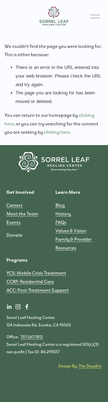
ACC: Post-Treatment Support (37, 290)
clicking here (57, 131)
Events (13, 222)
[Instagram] (18, 307)
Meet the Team (22, 213)
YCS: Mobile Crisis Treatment (36, 272)
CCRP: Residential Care (30, 281)
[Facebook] (27, 307)
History (63, 213)
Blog (60, 205)
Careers (14, 205)
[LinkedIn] (9, 307)
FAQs (60, 222)
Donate (14, 234)
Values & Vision (70, 230)
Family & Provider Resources (73, 243)
